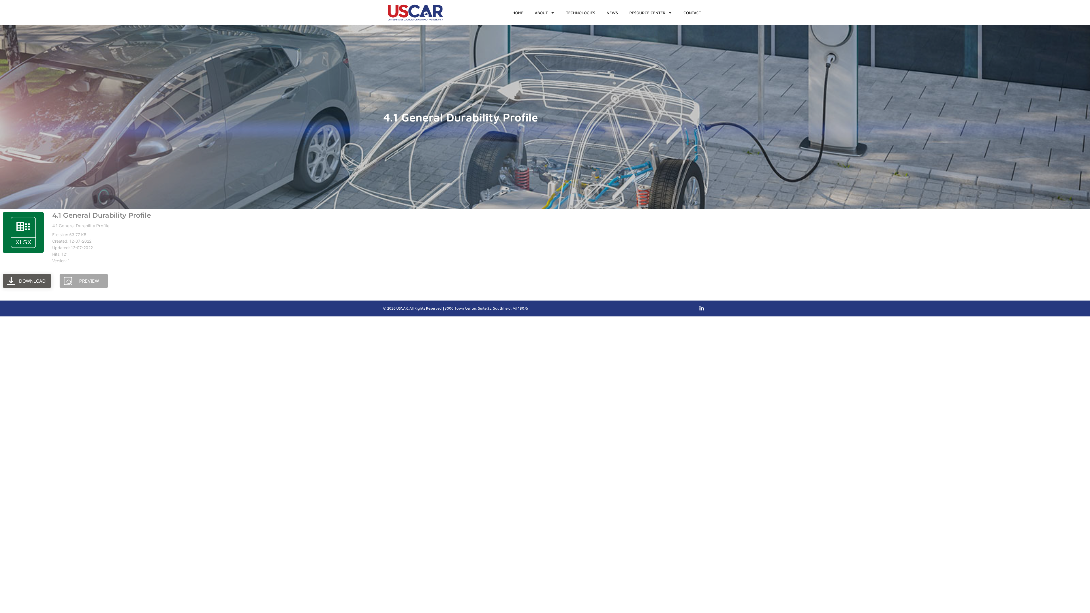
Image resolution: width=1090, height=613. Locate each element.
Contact (692, 12)
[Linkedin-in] (702, 308)
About (541, 12)
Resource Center (647, 12)
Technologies (580, 12)
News (612, 12)
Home (517, 12)
